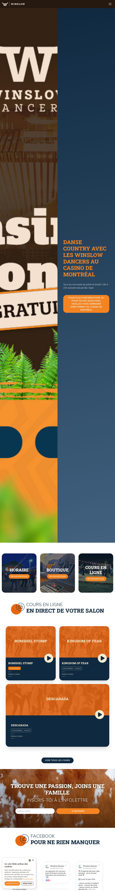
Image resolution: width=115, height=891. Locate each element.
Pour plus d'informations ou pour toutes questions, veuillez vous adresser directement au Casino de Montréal (86, 303)
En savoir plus (28, 879)
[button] (110, 4)
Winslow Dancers (57, 866)
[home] (13, 4)
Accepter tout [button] (12, 883)
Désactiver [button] (27, 883)
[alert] (19, 873)
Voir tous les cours (57, 760)
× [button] (33, 860)
